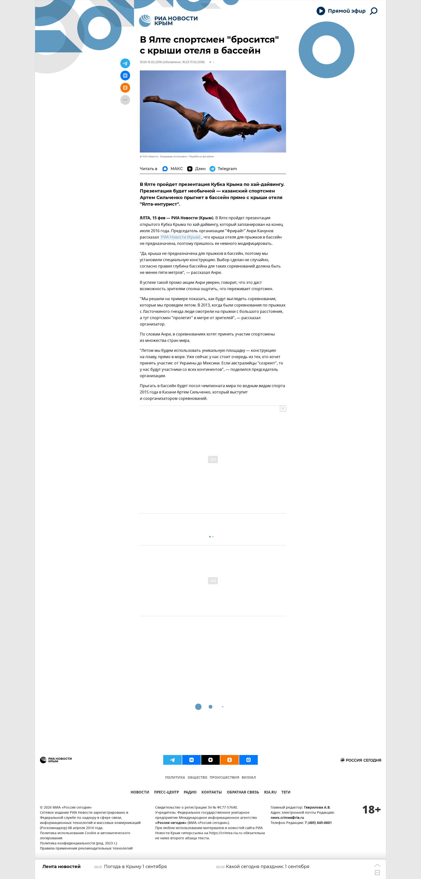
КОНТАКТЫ (211, 793)
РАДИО (190, 793)
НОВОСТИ (140, 793)
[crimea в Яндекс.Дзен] (210, 760)
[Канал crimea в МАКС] (248, 760)
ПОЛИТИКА (175, 778)
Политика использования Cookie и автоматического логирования (85, 836)
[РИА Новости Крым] (168, 21)
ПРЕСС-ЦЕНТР (166, 793)
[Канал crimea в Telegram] (172, 760)
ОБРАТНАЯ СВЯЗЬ (243, 793)
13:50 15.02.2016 (151, 62)
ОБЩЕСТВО (197, 778)
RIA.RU (270, 793)
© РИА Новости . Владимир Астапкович (163, 156)
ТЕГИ (285, 793)
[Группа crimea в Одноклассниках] (229, 760)
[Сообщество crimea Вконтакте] (191, 760)
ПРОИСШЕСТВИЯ (224, 778)
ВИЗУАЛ (249, 778)
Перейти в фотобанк (201, 156)
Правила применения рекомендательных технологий (86, 848)
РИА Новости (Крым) (180, 237)
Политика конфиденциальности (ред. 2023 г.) (78, 843)
